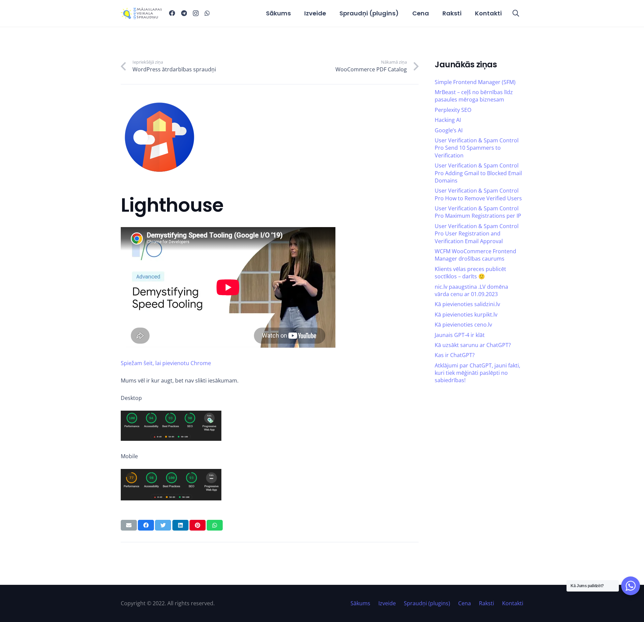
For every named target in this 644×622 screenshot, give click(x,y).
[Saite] (141, 13)
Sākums (360, 603)
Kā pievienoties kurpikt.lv (466, 314)
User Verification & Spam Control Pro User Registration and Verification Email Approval (477, 233)
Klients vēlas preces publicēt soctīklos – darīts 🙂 (470, 272)
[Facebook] (172, 13)
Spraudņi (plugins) (427, 603)
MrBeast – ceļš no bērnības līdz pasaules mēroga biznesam (474, 95)
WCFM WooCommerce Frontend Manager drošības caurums (475, 255)
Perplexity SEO (453, 110)
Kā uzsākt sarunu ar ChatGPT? (473, 345)
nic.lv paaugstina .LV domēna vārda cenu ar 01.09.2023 (471, 290)
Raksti (486, 603)
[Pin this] (198, 525)
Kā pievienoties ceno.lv (463, 324)
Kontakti (512, 603)
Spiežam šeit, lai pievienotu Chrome (166, 363)
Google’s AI (449, 130)
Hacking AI (448, 120)
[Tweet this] (163, 525)
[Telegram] (184, 13)
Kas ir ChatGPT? (455, 355)
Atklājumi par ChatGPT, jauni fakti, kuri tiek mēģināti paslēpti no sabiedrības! (477, 373)
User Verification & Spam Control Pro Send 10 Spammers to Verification (477, 148)
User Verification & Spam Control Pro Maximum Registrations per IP (478, 212)
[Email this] (129, 525)
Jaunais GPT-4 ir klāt (460, 335)
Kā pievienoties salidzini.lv (467, 304)
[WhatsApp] (207, 13)
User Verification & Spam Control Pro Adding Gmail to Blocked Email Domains (478, 173)
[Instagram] (196, 13)
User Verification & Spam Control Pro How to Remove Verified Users (478, 194)
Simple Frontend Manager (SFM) (475, 82)
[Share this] (146, 525)
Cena (464, 603)
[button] (515, 13)
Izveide (387, 603)
